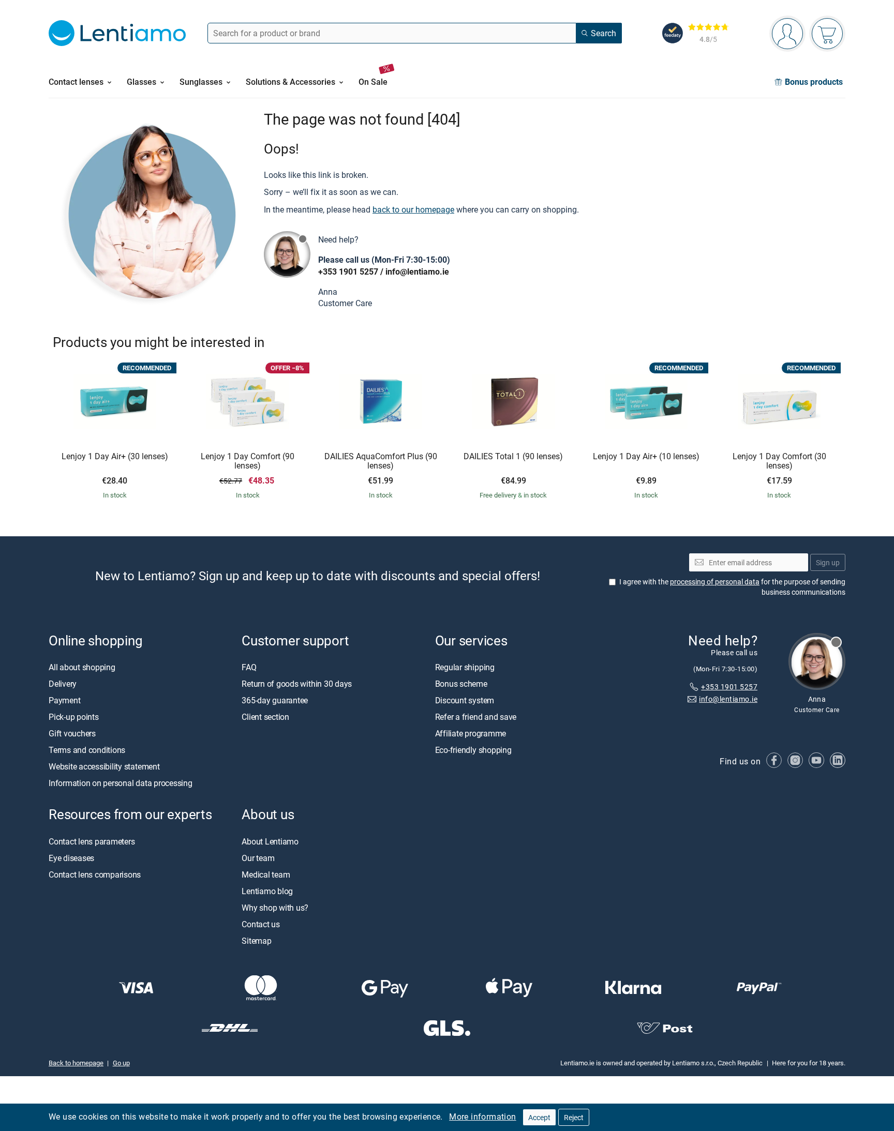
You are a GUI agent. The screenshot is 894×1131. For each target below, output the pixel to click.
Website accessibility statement (104, 767)
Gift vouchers (72, 734)
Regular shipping (465, 667)
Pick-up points (74, 717)
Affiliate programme (470, 734)
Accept (539, 1117)
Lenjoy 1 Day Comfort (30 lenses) (779, 461)
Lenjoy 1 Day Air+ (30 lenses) (115, 456)
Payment (64, 700)
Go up (121, 1062)
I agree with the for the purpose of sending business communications (732, 587)
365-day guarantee (275, 700)
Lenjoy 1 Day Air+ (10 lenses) (646, 456)
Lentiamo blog (267, 891)
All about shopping (82, 667)
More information (482, 1116)
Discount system (464, 700)
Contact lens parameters (92, 841)
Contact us (261, 924)
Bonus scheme (461, 684)
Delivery (63, 684)
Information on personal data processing (120, 783)
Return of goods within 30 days (297, 684)
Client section (265, 717)
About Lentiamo (270, 841)
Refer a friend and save (475, 717)
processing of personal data (714, 581)
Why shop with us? (275, 907)
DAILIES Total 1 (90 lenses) (513, 456)
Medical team (266, 874)
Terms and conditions (87, 750)
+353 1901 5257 (348, 271)
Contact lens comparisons (95, 874)
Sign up (828, 562)
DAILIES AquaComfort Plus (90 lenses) (380, 461)
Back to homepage (76, 1062)
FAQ (249, 667)
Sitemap (256, 940)
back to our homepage (413, 209)
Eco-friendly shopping (473, 750)
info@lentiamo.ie (417, 271)
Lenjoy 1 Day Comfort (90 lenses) (247, 461)
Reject (574, 1117)
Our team (258, 858)
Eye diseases (71, 858)
